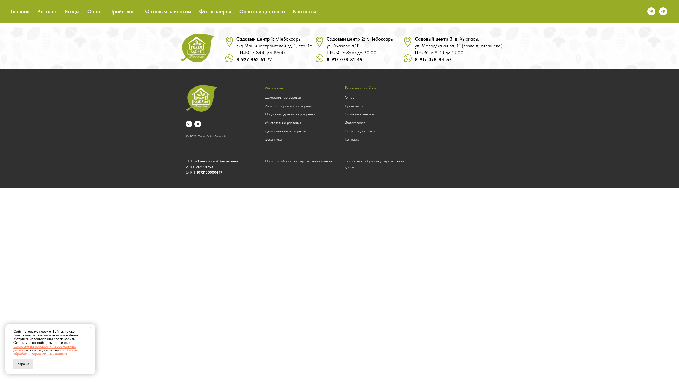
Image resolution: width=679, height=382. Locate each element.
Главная (20, 11)
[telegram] (663, 11)
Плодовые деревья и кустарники (290, 114)
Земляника (273, 139)
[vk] (651, 11)
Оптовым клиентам (168, 11)
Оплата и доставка (262, 11)
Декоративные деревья (283, 97)
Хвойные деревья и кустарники (289, 106)
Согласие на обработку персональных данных (44, 348)
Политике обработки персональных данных (47, 352)
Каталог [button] (47, 11)
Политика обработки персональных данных (298, 161)
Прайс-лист (123, 11)
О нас (94, 11)
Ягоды (72, 11)
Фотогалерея (215, 11)
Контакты (304, 11)
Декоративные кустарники (285, 131)
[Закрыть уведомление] (91, 328)
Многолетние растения (283, 122)
